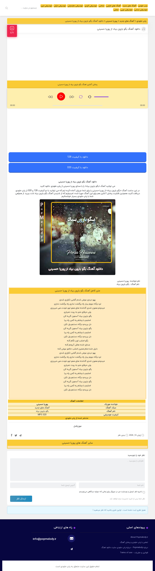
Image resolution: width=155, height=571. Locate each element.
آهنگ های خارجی (113, 6)
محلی (116, 9)
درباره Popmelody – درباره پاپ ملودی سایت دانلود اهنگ (124, 547)
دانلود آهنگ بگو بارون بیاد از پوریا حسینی (118, 29)
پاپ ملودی (142, 6)
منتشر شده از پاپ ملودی (76, 418)
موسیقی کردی (91, 6)
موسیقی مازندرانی (75, 6)
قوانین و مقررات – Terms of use (134, 552)
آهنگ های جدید (129, 6)
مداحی (101, 6)
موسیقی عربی (126, 9)
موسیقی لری (46, 6)
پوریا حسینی (111, 21)
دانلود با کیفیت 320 (77, 167)
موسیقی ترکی (60, 6)
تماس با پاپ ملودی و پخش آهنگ (134, 542)
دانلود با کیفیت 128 (77, 157)
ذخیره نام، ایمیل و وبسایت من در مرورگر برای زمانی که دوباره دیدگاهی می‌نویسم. (110, 491)
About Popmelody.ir (139, 537)
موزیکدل (77, 426)
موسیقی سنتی (140, 9)
